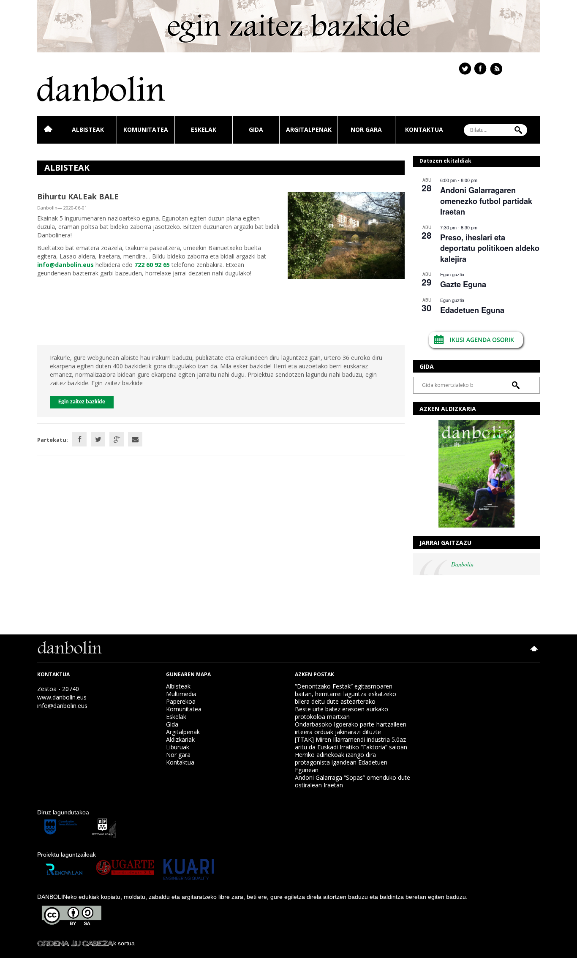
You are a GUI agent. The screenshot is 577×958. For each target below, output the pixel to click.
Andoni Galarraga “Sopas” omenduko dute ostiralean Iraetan (352, 781)
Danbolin (462, 564)
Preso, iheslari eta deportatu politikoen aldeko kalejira (489, 248)
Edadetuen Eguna (472, 310)
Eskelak (203, 129)
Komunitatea (145, 129)
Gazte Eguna (463, 284)
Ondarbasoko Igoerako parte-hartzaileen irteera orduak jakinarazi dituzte (350, 728)
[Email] (135, 439)
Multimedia (181, 694)
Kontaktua (424, 129)
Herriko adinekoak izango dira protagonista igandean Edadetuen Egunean (341, 762)
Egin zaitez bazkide (81, 402)
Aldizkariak (180, 739)
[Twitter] (98, 439)
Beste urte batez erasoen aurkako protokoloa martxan (341, 713)
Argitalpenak (309, 129)
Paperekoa (181, 701)
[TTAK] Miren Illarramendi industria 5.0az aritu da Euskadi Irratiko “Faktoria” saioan (351, 743)
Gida (256, 129)
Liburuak (177, 747)
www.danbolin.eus (62, 697)
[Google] (116, 439)
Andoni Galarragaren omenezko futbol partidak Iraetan (486, 201)
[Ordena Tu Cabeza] (75, 943)
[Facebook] (79, 439)
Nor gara (366, 129)
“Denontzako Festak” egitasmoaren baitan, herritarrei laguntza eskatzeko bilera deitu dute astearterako (345, 693)
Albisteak (88, 129)
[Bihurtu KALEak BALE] (346, 235)
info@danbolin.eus (62, 706)
